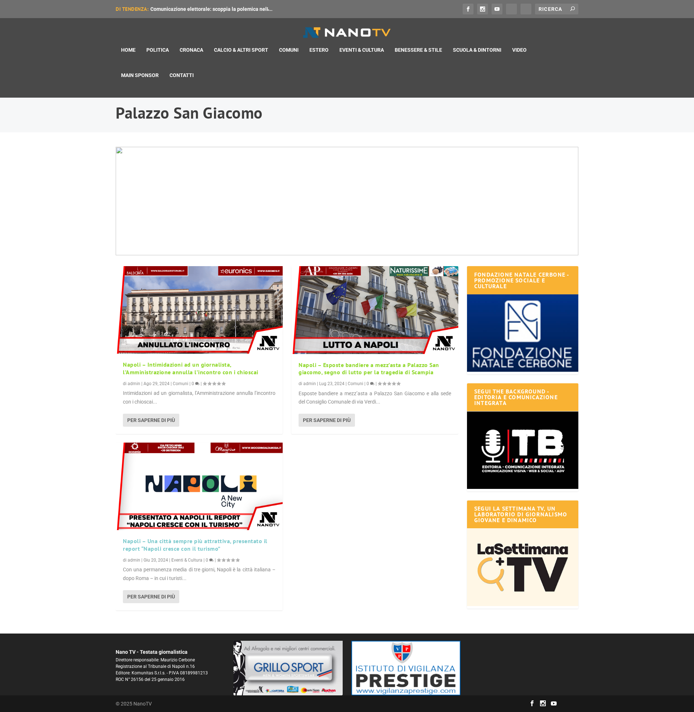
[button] (347, 201)
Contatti (182, 75)
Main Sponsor (140, 75)
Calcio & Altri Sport (241, 50)
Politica (157, 50)
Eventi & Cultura (361, 50)
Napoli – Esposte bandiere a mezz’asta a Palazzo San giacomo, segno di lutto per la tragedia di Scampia (369, 368)
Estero (319, 50)
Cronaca (191, 50)
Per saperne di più (151, 420)
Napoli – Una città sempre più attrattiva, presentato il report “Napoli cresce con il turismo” (195, 544)
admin (134, 383)
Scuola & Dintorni (477, 50)
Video (519, 50)
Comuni (289, 50)
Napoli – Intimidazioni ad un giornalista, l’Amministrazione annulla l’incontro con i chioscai (190, 368)
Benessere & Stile (418, 50)
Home (128, 50)
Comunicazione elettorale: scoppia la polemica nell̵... (211, 9)
